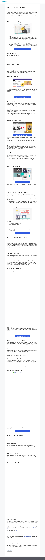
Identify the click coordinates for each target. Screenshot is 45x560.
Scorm (16, 530)
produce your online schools (27, 536)
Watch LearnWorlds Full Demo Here (22, 48)
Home (29, 1)
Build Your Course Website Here (22, 181)
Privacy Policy (37, 1)
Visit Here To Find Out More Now (21, 233)
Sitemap (42, 1)
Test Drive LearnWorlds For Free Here (21, 97)
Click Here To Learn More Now (22, 431)
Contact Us (33, 1)
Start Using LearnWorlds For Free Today (22, 135)
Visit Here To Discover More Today (22, 336)
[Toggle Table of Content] (10, 550)
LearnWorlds (24, 15)
